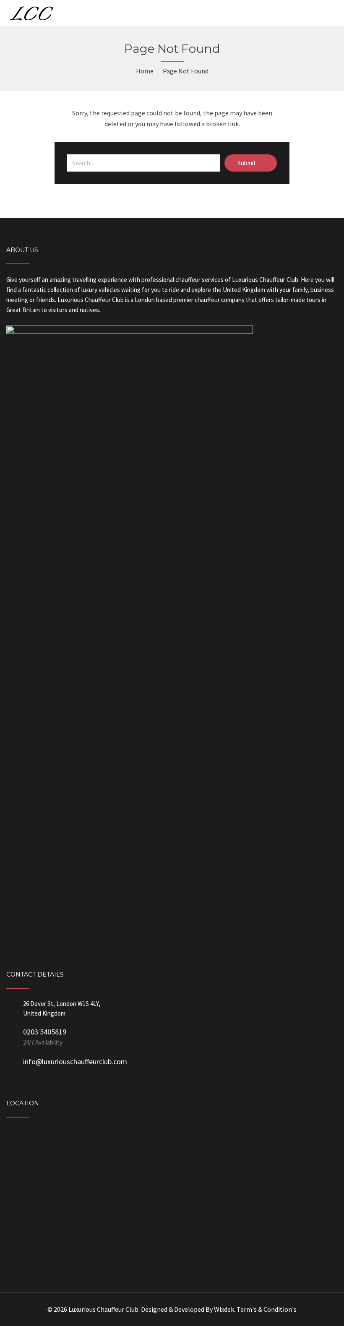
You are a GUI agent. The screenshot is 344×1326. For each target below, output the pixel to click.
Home (145, 71)
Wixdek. (224, 1309)
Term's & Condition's (267, 1309)
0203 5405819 (44, 1032)
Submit (247, 163)
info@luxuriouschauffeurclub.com (75, 1061)
